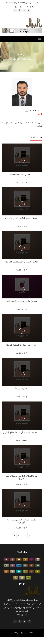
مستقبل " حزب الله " (21, 389)
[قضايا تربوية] (25, 559)
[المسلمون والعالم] (37, 559)
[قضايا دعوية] (19, 559)
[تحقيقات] (12, 571)
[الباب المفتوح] (6, 565)
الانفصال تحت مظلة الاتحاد (21, 174)
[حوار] (28, 578)
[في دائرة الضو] (19, 565)
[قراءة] (37, 571)
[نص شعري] (12, 565)
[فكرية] (25, 571)
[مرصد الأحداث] (25, 565)
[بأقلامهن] (15, 578)
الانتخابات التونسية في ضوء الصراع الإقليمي (21, 432)
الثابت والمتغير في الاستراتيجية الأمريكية (21, 262)
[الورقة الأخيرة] (31, 565)
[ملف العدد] (31, 559)
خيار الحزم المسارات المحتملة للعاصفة (21, 345)
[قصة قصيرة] (6, 571)
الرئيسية (25, 54)
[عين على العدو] (19, 571)
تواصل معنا (30, 7)
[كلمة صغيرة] (6, 559)
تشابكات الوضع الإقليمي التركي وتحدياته (21, 218)
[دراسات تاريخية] (31, 571)
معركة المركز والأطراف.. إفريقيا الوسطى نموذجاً (21, 477)
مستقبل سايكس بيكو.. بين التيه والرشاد (21, 301)
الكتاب (18, 54)
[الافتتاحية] (37, 565)
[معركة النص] (22, 578)
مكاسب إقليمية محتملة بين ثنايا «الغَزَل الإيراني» (21, 521)
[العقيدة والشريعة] (12, 559)
